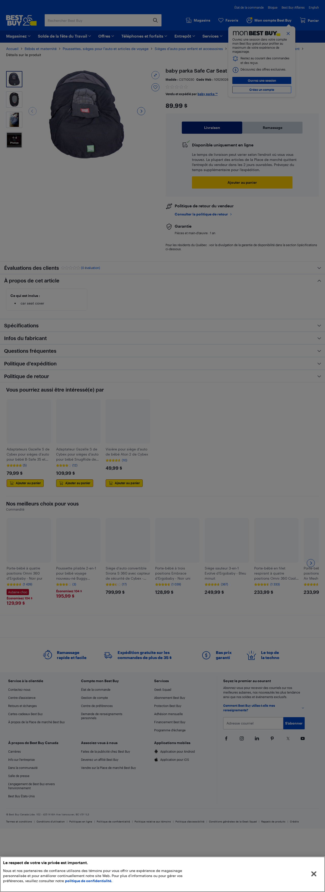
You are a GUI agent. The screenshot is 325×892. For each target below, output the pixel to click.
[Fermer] (313, 874)
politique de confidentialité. (88, 881)
